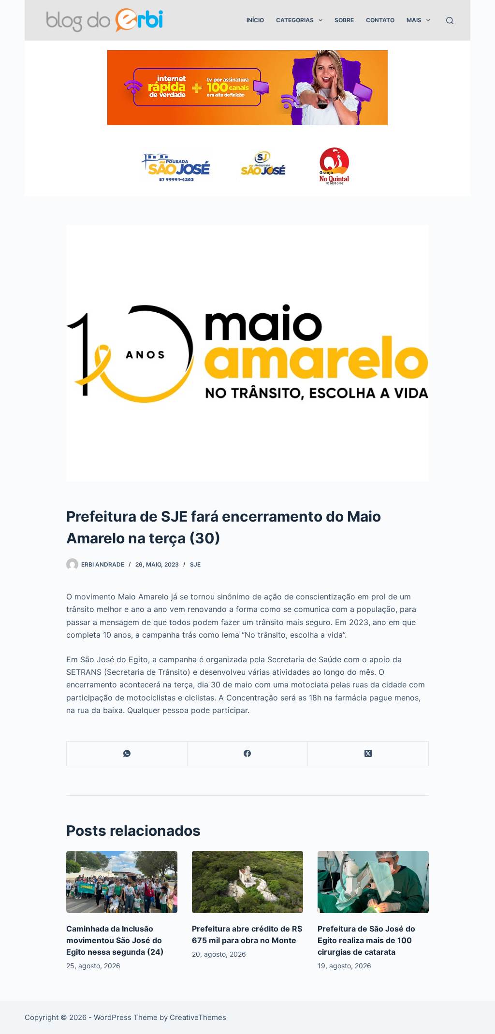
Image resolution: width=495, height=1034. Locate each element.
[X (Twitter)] (368, 754)
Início (255, 20)
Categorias (295, 20)
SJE (195, 564)
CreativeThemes (198, 1017)
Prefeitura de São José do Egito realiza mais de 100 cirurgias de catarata (366, 940)
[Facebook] (248, 754)
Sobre (344, 20)
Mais (414, 20)
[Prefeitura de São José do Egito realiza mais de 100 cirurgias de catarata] (373, 882)
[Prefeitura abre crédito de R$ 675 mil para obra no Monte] (247, 882)
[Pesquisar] (449, 20)
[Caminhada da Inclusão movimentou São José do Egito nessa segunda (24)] (121, 882)
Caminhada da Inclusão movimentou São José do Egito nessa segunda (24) (115, 940)
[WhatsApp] (127, 754)
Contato (380, 20)
